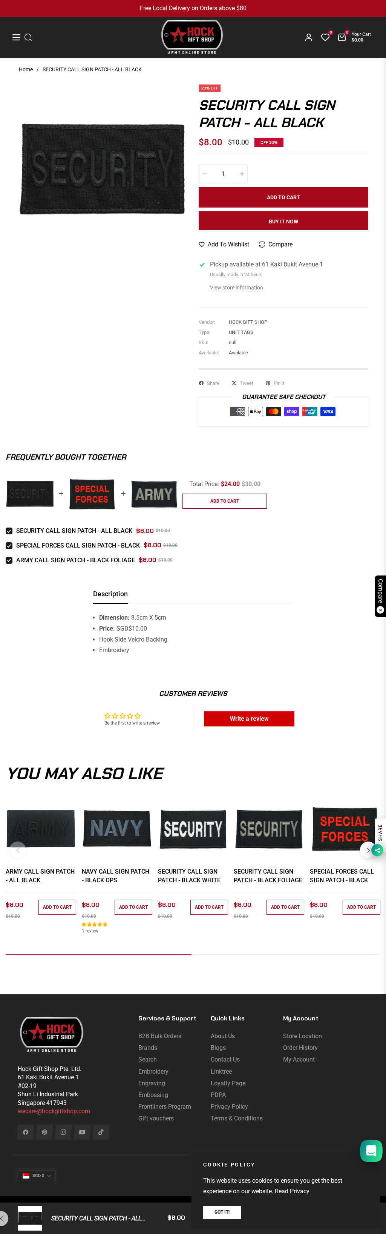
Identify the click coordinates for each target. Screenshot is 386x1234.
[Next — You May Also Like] (368, 850)
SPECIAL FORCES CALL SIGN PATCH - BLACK (78, 545)
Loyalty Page (228, 1083)
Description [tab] (110, 594)
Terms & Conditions (237, 1118)
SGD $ (38, 1175)
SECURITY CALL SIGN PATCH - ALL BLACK (74, 530)
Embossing (153, 1095)
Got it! (222, 1212)
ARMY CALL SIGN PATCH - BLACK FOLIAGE (75, 560)
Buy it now (283, 221)
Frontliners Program (164, 1106)
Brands (147, 1047)
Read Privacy (292, 1191)
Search (147, 1059)
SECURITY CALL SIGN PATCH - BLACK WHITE (189, 875)
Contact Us (225, 1059)
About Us (223, 1036)
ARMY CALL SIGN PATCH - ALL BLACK (40, 875)
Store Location (302, 1036)
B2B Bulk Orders (159, 1036)
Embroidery (153, 1071)
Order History (300, 1047)
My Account (299, 1059)
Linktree (221, 1071)
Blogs (218, 1047)
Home (26, 69)
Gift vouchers (156, 1118)
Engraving (151, 1083)
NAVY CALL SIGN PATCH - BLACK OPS (115, 875)
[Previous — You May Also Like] (17, 850)
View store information (236, 288)
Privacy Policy (229, 1106)
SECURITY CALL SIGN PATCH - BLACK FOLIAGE (268, 875)
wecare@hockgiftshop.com (54, 1111)
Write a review (249, 718)
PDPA (218, 1095)
